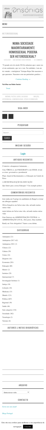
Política (13, 96)
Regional (5, 302)
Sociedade (24, 96)
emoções (36, 96)
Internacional (6, 277)
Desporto (5, 258)
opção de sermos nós (31, 99)
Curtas (4, 255)
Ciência (4, 247)
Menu (4, 24)
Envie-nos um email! (9, 406)
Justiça (4, 284)
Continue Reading (23, 79)
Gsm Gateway (7, 217)
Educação (5, 266)
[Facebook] (10, 116)
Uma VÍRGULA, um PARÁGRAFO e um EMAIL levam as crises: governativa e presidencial (22, 171)
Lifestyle (5, 288)
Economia (5, 262)
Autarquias (6, 236)
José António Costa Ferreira (22, 60)
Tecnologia (6, 317)
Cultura (4, 251)
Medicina (5, 291)
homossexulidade (17, 99)
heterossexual (7, 99)
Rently (4, 223)
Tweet (8, 88)
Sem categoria (7, 310)
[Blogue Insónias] (23, 11)
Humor (4, 269)
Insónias (7, 96)
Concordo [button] (28, 426)
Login (23, 153)
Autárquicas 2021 (8, 244)
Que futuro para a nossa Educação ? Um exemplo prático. (22, 185)
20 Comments (38, 60)
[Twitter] (4, 116)
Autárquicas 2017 (8, 240)
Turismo (5, 321)
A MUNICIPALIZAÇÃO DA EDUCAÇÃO (17, 182)
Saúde (19, 96)
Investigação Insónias (9, 280)
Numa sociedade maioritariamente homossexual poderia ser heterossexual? (23, 50)
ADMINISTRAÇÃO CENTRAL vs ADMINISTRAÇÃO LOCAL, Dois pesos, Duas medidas (22, 218)
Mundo (4, 295)
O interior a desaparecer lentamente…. (15, 166)
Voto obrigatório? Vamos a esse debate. (23, 223)
